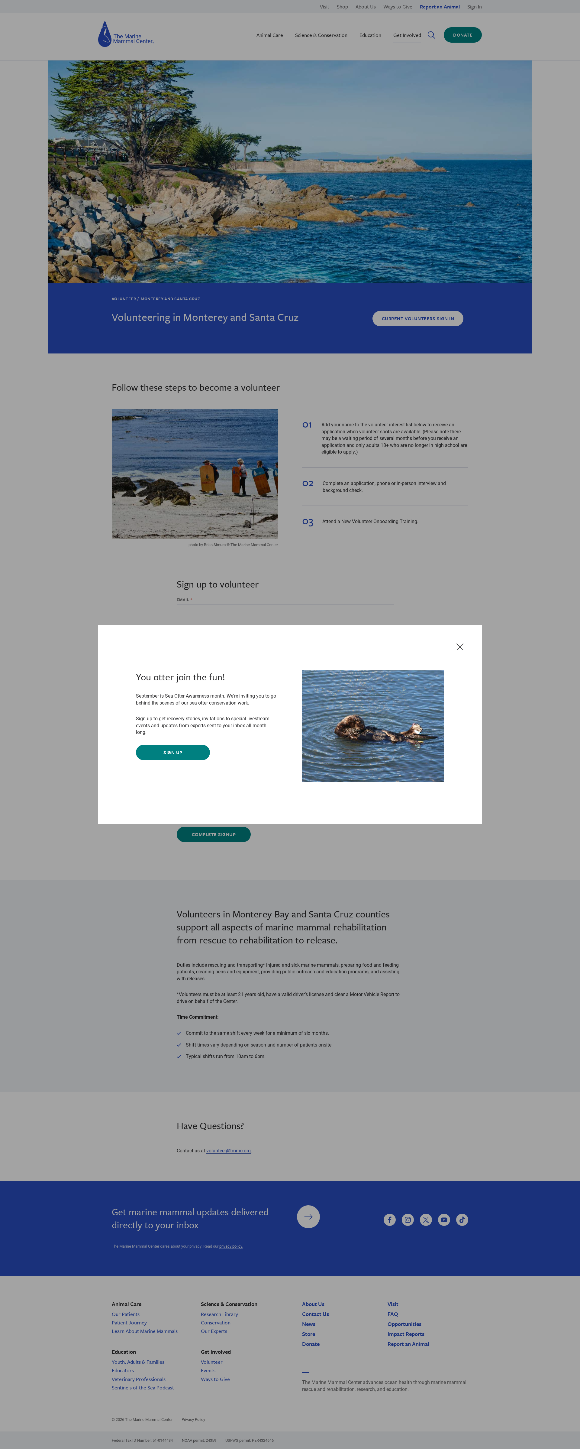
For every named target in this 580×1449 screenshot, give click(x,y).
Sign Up (172, 752)
